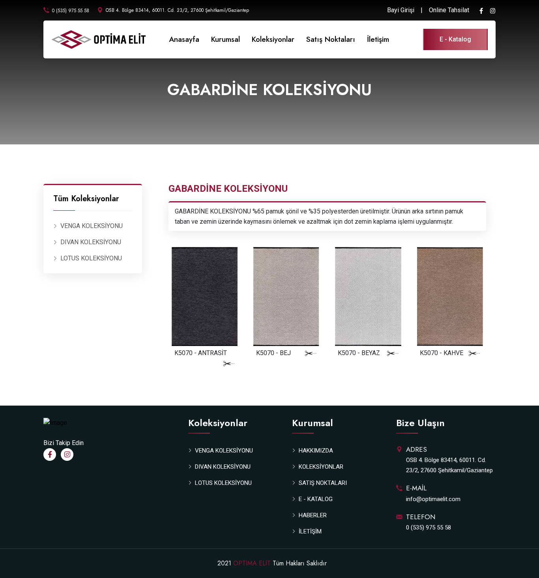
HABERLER (313, 515)
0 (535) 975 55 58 (70, 10)
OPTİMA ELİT (252, 563)
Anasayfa (184, 39)
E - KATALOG (316, 499)
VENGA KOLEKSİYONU (91, 226)
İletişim (378, 39)
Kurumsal (225, 39)
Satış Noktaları (330, 39)
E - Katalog (455, 39)
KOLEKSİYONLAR (321, 466)
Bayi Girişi (400, 10)
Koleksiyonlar (273, 39)
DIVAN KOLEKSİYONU (90, 242)
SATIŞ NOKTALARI (323, 482)
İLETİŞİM (310, 531)
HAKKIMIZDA (316, 450)
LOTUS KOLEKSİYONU (91, 258)
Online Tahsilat (449, 10)
